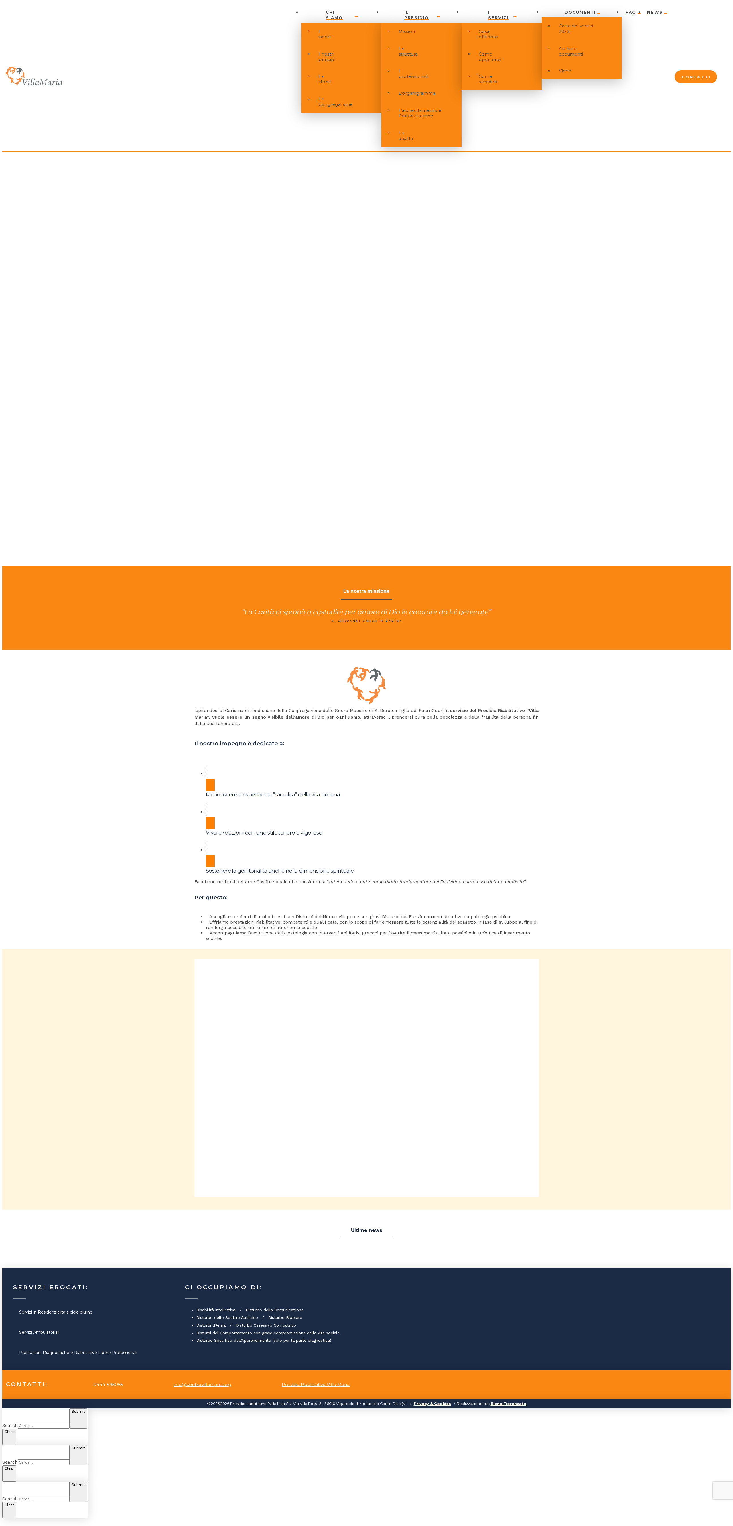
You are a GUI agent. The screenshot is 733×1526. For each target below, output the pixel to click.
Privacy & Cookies (432, 1404)
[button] (724, 77)
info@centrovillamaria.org (202, 1384)
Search (10, 1425)
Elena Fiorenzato (508, 1404)
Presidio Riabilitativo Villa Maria (316, 1384)
